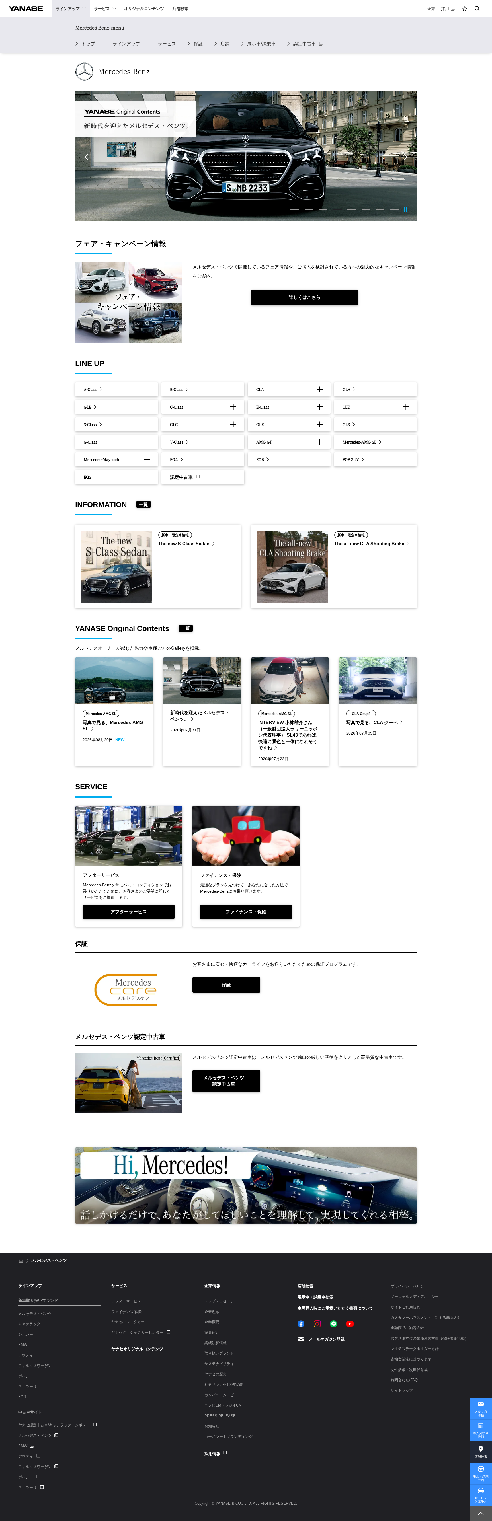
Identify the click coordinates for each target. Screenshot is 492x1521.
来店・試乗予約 (481, 1478)
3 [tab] (323, 209)
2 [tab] (309, 209)
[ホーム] (21, 1260)
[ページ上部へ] (481, 1513)
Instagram (317, 1323)
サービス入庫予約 (481, 1499)
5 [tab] (351, 209)
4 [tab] (337, 209)
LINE (333, 1323)
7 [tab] (380, 209)
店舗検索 (481, 1456)
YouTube (350, 1324)
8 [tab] (394, 209)
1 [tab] (294, 209)
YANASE (26, 8)
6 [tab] (366, 209)
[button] (464, 8)
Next (404, 156)
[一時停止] (405, 209)
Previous (87, 156)
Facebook (301, 1323)
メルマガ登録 (481, 1413)
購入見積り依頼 (481, 1434)
